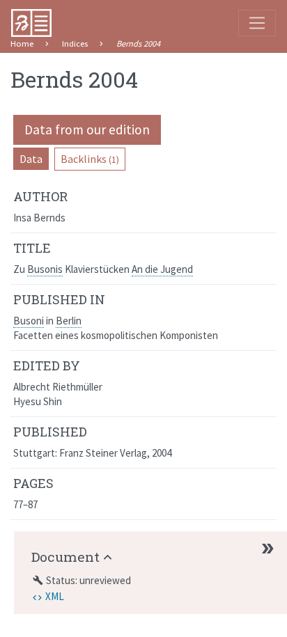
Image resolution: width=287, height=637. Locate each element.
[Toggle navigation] (257, 23)
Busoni (28, 320)
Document (65, 556)
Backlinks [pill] (90, 159)
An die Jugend (162, 269)
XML (54, 596)
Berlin (69, 320)
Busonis (45, 269)
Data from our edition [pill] (87, 129)
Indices (75, 43)
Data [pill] (31, 159)
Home (21, 43)
